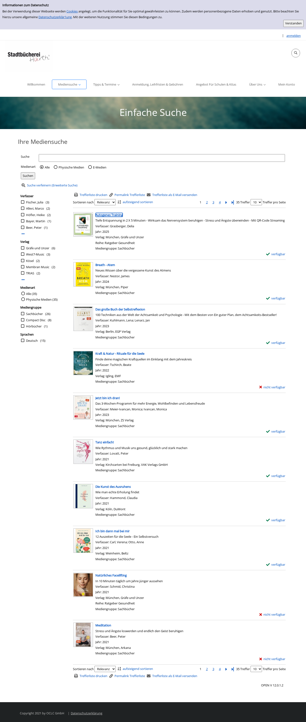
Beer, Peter (34, 227)
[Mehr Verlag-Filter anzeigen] (23, 279)
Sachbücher (34, 314)
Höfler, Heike (35, 215)
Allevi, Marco (35, 208)
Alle (47, 167)
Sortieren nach (83, 202)
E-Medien (99, 167)
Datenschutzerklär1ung (55, 17)
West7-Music (35, 254)
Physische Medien (71, 167)
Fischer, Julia (34, 202)
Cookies (72, 11)
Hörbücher (34, 326)
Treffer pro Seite (274, 202)
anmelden (293, 35)
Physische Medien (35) (42, 299)
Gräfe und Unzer (37, 248)
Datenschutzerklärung (86, 713)
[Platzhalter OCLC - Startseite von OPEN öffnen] (29, 56)
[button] (295, 53)
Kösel (30, 261)
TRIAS (30, 273)
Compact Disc (35, 320)
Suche (25, 156)
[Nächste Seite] (226, 202)
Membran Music (37, 267)
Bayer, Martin (35, 221)
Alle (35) (31, 294)
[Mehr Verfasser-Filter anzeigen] (23, 234)
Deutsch (32, 340)
